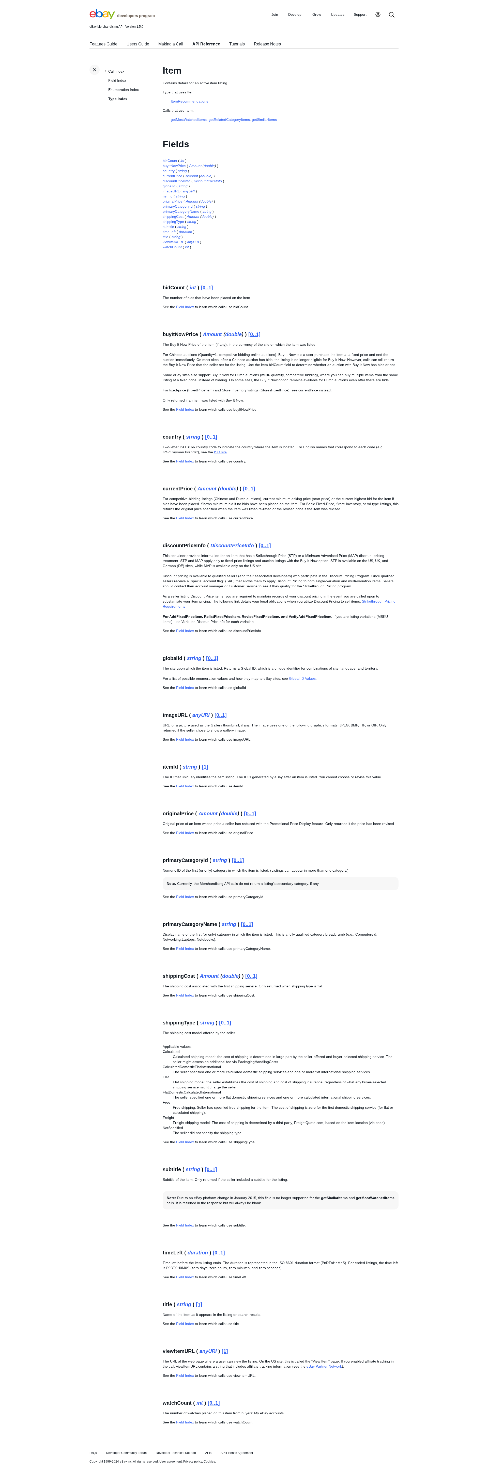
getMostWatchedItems (189, 120)
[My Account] (378, 15)
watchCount (172, 247)
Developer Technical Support (176, 1453)
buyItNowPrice (174, 166)
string (182, 171)
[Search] (391, 15)
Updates (337, 14)
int (182, 161)
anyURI (189, 191)
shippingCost (173, 216)
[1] (205, 767)
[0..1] (207, 287)
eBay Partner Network (324, 1366)
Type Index (117, 99)
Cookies (209, 1461)
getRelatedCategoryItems (229, 120)
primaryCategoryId (178, 206)
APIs (208, 1453)
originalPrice (172, 201)
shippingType (173, 222)
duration (185, 232)
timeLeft (169, 232)
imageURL (171, 191)
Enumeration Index (123, 90)
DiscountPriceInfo (208, 181)
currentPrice (172, 176)
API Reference (206, 44)
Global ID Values (302, 678)
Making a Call (170, 44)
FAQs (93, 1453)
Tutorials (237, 44)
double (209, 166)
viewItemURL (173, 242)
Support (360, 14)
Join (274, 14)
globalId (169, 186)
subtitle (168, 227)
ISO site (220, 452)
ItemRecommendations (189, 101)
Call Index (116, 71)
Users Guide (138, 44)
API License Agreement (237, 1453)
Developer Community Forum (126, 1453)
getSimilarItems (264, 120)
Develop (294, 14)
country (169, 171)
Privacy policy (192, 1461)
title (165, 237)
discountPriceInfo (176, 181)
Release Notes (267, 44)
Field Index (117, 80)
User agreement (170, 1461)
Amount (195, 166)
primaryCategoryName (181, 211)
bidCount (170, 161)
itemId (168, 196)
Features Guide (103, 44)
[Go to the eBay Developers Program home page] (122, 18)
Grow (316, 14)
